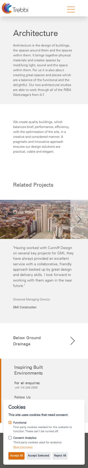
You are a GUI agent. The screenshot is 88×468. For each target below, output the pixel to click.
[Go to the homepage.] (15, 8)
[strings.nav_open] (71, 9)
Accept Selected (38, 455)
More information (23, 447)
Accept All (16, 455)
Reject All (60, 455)
